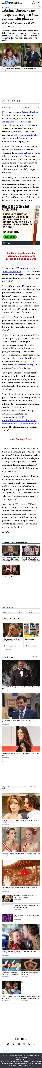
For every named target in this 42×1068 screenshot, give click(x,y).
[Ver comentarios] (39, 8)
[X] (13, 1044)
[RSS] (29, 1044)
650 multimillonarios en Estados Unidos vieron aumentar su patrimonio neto (19, 420)
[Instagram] (24, 1044)
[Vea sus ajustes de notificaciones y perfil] (38, 2)
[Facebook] (8, 1044)
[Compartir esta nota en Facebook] (3, 101)
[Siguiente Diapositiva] (39, 635)
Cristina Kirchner (7, 613)
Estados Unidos (31, 613)
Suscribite (10, 237)
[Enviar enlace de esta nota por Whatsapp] (13, 101)
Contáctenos (23, 1051)
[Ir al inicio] (13, 2)
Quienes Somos (13, 1051)
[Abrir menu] (3, 2)
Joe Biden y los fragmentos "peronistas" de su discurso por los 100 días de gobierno (21, 256)
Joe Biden (19, 613)
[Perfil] (21, 1040)
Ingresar (33, 2)
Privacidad (31, 1051)
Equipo (37, 1051)
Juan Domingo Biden (21, 439)
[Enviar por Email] (18, 101)
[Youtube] (19, 1044)
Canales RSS (4, 1051)
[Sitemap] (34, 1044)
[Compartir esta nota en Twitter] (8, 101)
